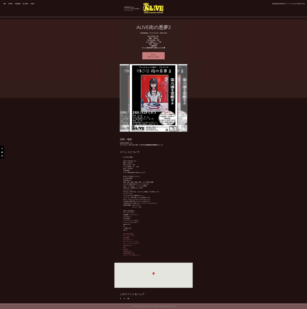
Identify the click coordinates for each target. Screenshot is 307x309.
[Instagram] (2, 156)
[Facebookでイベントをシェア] (120, 298)
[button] (288, 3)
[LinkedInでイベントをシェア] (128, 298)
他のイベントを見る (153, 57)
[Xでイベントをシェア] (124, 298)
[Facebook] (2, 148)
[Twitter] (2, 152)
